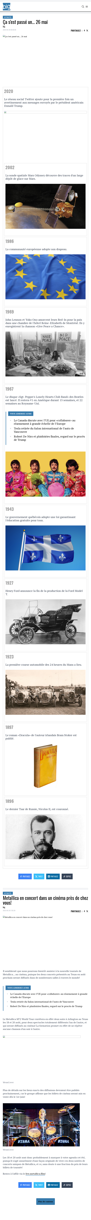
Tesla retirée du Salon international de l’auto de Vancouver (44, 430)
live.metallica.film (35, 1173)
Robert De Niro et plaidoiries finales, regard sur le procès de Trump (49, 438)
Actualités (7, 17)
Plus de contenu (45, 1201)
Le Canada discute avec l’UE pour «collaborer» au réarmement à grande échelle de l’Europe (44, 422)
